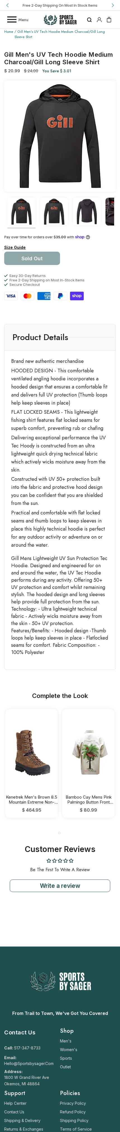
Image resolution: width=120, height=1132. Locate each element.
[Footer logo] (60, 1004)
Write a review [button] (60, 885)
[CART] (109, 19)
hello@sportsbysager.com (29, 1063)
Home (8, 31)
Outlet (65, 1066)
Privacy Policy (73, 1103)
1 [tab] (59, 833)
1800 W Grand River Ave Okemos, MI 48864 (26, 1080)
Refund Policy (73, 1111)
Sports (66, 1058)
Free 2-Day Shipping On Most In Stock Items (60, 5)
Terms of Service (76, 1129)
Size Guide (15, 247)
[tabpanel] (31, 763)
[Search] (89, 19)
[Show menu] (11, 19)
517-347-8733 (27, 1048)
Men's (65, 1041)
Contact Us (14, 1111)
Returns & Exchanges (23, 1129)
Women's (68, 1049)
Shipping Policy (74, 1120)
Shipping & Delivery (22, 1120)
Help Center (15, 1103)
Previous (8, 5)
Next (112, 5)
